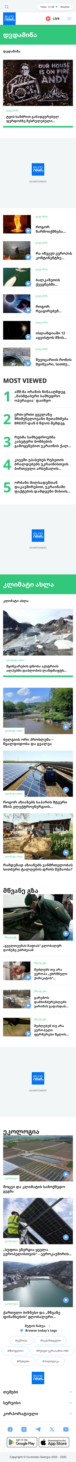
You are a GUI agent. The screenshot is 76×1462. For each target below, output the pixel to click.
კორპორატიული (20, 1413)
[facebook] (10, 1429)
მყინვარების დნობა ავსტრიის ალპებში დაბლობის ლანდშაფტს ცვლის (35, 668)
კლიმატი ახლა (28, 584)
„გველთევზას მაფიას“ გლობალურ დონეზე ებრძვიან (32, 947)
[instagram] (24, 1429)
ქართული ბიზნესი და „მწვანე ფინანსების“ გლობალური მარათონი (31, 1316)
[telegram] (38, 1429)
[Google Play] (22, 1442)
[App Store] (54, 1442)
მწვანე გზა (20, 890)
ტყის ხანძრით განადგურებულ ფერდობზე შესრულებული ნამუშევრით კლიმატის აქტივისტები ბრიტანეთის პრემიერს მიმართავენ (38, 118)
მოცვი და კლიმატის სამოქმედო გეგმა (34, 1188)
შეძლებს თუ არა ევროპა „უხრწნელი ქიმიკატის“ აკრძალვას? (50, 975)
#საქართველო (50, 1340)
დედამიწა (20, 34)
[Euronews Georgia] (9, 18)
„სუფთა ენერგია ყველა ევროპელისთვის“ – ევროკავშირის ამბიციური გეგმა (36, 1254)
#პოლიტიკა (50, 1361)
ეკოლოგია (21, 1131)
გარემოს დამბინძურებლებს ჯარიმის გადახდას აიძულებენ (50, 1003)
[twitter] (52, 1429)
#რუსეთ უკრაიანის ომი (52, 1351)
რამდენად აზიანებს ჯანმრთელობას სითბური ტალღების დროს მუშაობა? (38, 867)
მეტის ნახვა (35, 1326)
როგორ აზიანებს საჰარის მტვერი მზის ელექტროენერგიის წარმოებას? (35, 806)
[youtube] (66, 1429)
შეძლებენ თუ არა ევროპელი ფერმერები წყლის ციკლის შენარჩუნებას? (50, 1034)
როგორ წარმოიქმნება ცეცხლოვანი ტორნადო (49, 233)
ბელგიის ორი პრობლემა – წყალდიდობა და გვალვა (28, 741)
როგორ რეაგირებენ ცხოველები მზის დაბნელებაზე (52, 313)
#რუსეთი (23, 1361)
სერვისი (12, 1402)
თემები (10, 1391)
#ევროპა (21, 1340)
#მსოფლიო (15, 1351)
